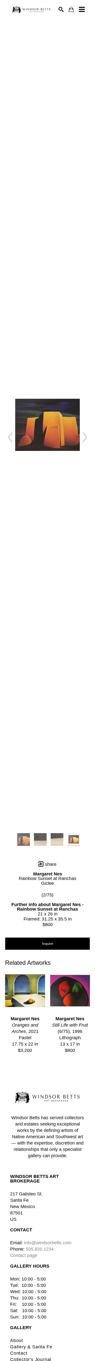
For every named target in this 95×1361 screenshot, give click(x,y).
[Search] (61, 9)
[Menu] (82, 9)
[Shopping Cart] (71, 9)
